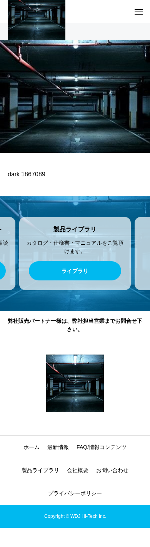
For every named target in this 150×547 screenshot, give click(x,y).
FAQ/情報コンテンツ (102, 447)
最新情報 (58, 447)
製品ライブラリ (40, 470)
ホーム (31, 447)
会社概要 (77, 470)
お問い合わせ (112, 470)
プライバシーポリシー (75, 493)
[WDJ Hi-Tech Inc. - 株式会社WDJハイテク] (75, 383)
